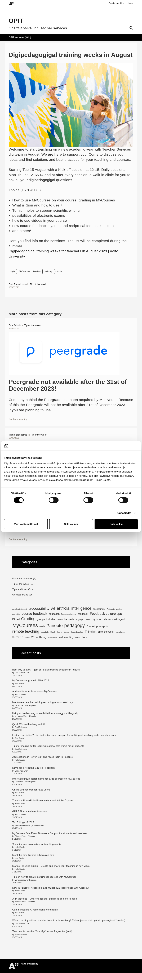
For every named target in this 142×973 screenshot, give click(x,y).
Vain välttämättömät (26, 524)
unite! (27, 637)
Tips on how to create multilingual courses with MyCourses (44, 876)
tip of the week (106, 631)
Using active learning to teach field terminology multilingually (45, 713)
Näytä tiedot (124, 512)
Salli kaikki (116, 524)
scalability (45, 632)
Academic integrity (20, 609)
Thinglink (90, 631)
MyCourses (24, 271)
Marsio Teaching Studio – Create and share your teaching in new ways (51, 865)
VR (32, 637)
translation (120, 632)
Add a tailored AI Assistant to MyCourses (34, 691)
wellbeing (41, 637)
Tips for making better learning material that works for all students (48, 745)
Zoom (85, 637)
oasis (42, 626)
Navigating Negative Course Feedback (33, 767)
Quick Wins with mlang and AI (28, 724)
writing (77, 637)
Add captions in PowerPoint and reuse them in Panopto (42, 756)
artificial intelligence (74, 608)
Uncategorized (20, 594)
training (48, 271)
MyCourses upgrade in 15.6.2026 (30, 680)
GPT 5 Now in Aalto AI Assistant (29, 811)
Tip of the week (38, 284)
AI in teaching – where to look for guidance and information (44, 898)
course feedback (34, 613)
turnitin (58, 271)
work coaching (66, 637)
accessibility (39, 608)
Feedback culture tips (106, 613)
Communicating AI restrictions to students (35, 909)
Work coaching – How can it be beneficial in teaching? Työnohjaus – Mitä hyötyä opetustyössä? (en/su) (68, 920)
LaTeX (87, 619)
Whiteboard (52, 637)
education (54, 613)
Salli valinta (71, 524)
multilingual (118, 619)
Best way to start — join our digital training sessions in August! (46, 669)
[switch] (54, 500)
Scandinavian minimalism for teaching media (36, 844)
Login (130, 3)
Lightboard (97, 619)
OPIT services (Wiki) (20, 37)
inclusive (50, 619)
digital (13, 271)
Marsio (107, 619)
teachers (37, 271)
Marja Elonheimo (18, 434)
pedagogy (74, 625)
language (79, 619)
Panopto (54, 625)
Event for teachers (22, 578)
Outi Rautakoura (18, 284)
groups (41, 619)
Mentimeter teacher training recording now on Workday (42, 702)
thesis (66, 632)
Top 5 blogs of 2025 (23, 822)
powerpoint (102, 626)
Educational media (68, 614)
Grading (28, 618)
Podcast (90, 626)
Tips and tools (20, 589)
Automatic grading (114, 609)
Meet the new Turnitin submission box (33, 855)
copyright (16, 614)
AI (53, 608)
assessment (99, 609)
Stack (52, 632)
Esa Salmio (15, 325)
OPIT (16, 20)
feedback (83, 613)
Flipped (16, 619)
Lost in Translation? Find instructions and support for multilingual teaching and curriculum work (64, 735)
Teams (60, 632)
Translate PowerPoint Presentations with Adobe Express (43, 800)
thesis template (77, 632)
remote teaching (25, 631)
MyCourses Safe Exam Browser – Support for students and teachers (49, 833)
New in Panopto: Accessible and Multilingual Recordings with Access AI (51, 887)
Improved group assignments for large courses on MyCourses (46, 778)
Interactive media (65, 619)
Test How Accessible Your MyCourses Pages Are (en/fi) (42, 931)
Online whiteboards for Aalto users (31, 789)
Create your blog (116, 3)
